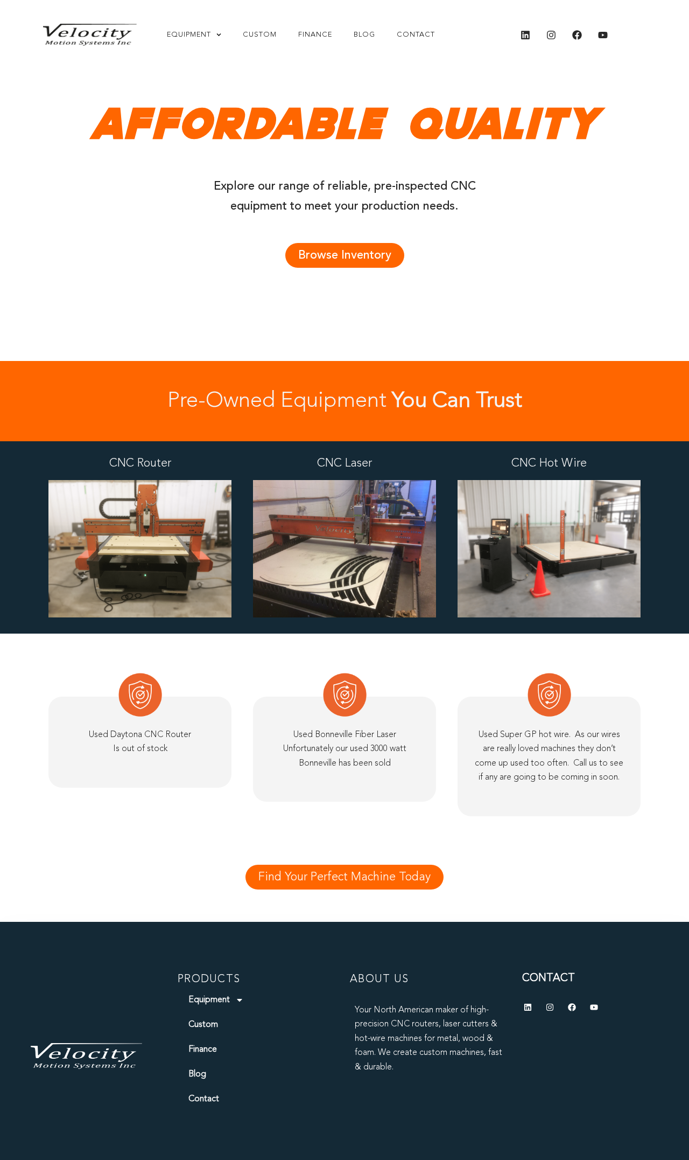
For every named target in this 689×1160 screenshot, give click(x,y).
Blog (364, 34)
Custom (260, 34)
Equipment (189, 34)
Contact (416, 34)
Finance (315, 34)
